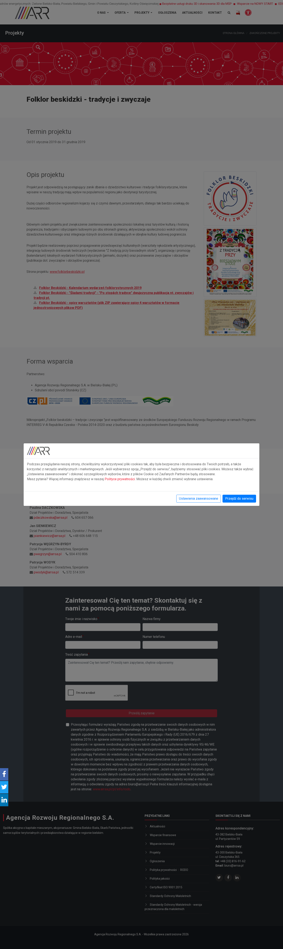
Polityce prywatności (120, 479)
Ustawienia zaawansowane (198, 498)
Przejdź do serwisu (239, 498)
